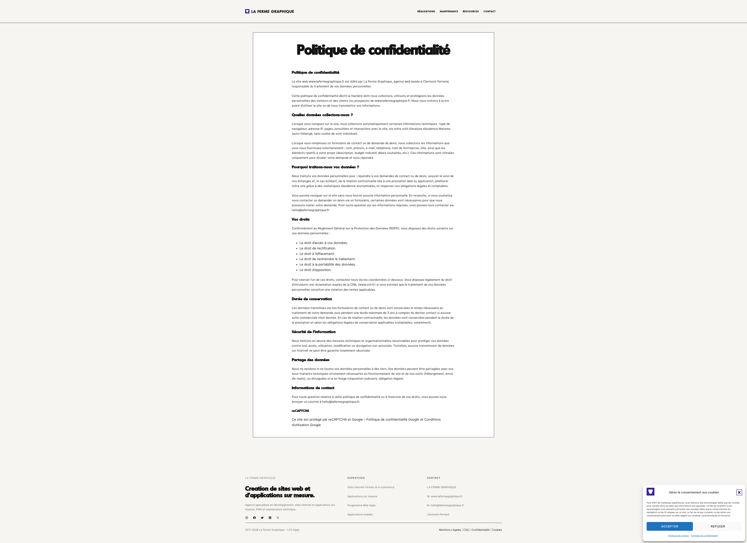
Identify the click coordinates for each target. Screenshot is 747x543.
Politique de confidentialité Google (392, 419)
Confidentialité (481, 529)
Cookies (497, 529)
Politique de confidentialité (704, 535)
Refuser (718, 526)
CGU (466, 529)
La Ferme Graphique (272, 11)
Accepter (669, 526)
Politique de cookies (678, 535)
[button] (739, 492)
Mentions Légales (450, 529)
